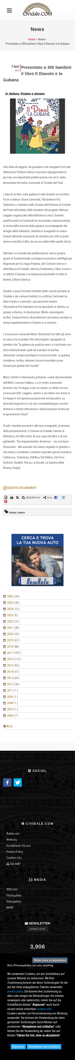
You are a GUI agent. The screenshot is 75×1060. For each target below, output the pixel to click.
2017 (10, 653)
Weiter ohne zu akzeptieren (50, 960)
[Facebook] (56, 497)
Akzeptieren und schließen (44, 1046)
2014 (10, 671)
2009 (10, 696)
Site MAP (15, 864)
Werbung (11, 839)
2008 (10, 703)
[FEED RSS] (18, 497)
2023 (10, 615)
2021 (10, 627)
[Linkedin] (63, 497)
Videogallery (13, 901)
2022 (10, 621)
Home (31, 39)
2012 (10, 684)
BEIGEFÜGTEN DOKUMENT (21, 488)
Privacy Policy (14, 851)
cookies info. (44, 1009)
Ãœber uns (12, 833)
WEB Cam (12, 889)
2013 (10, 678)
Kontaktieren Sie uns (18, 845)
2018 (10, 646)
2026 (10, 596)
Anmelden (37, 929)
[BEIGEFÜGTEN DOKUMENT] (6, 497)
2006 (10, 715)
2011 (10, 690)
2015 (10, 665)
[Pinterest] (5, 501)
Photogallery (13, 895)
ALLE (9, 726)
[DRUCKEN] (12, 497)
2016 (10, 659)
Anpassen (18, 1046)
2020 (10, 634)
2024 (10, 609)
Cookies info (14, 857)
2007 (10, 709)
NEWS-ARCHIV (32, 497)
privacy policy (15, 991)
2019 (10, 640)
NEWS (10, 907)
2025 (10, 602)
